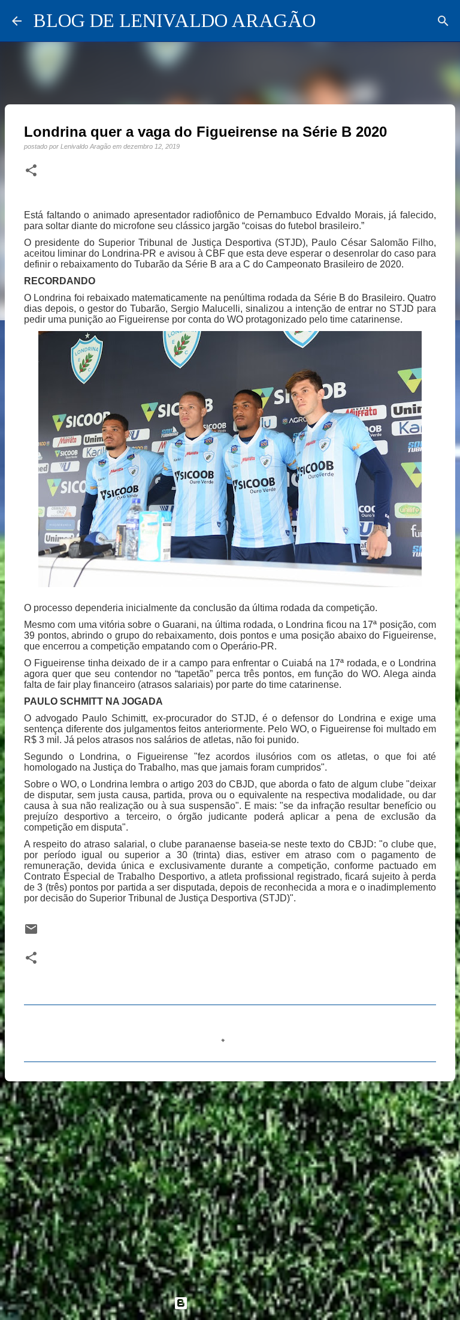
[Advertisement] (230, 1183)
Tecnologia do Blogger (237, 1303)
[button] (31, 171)
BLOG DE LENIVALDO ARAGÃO (175, 20)
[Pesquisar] (443, 21)
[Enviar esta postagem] (31, 933)
